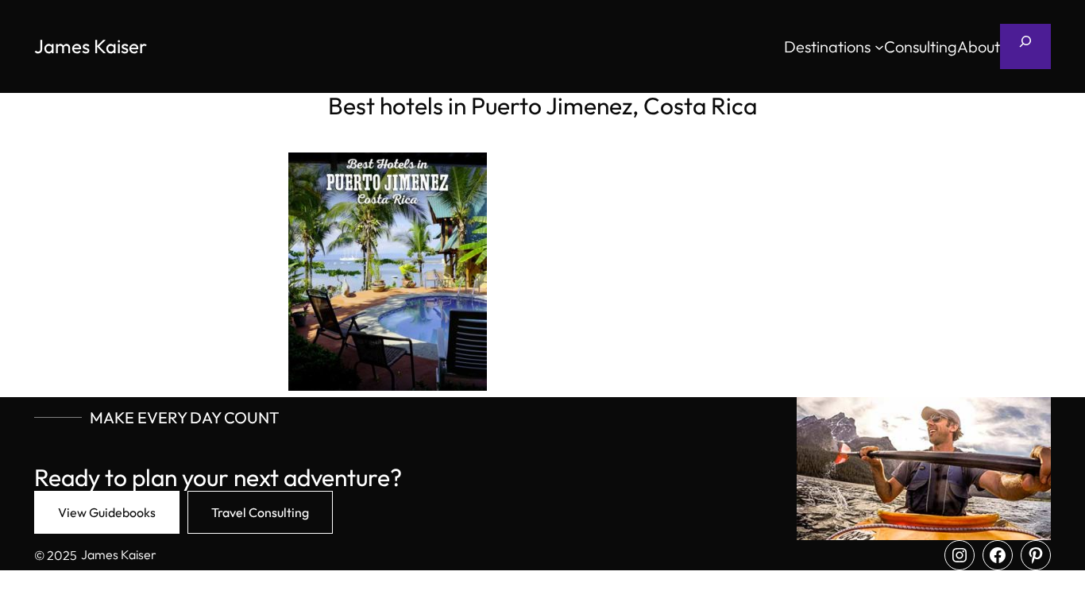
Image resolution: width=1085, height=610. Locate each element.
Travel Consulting (260, 512)
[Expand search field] (1025, 46)
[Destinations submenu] (879, 47)
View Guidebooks (107, 512)
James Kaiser (90, 46)
